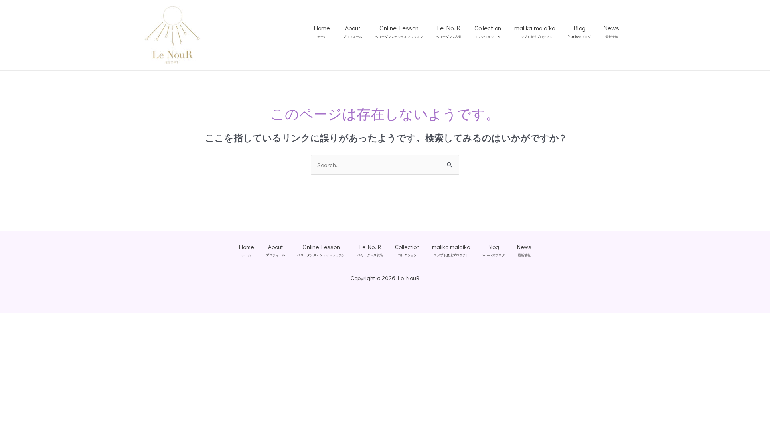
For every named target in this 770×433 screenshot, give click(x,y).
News (611, 31)
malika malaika (534, 31)
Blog (579, 32)
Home (322, 31)
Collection (487, 31)
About (352, 31)
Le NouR (449, 31)
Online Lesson (399, 31)
